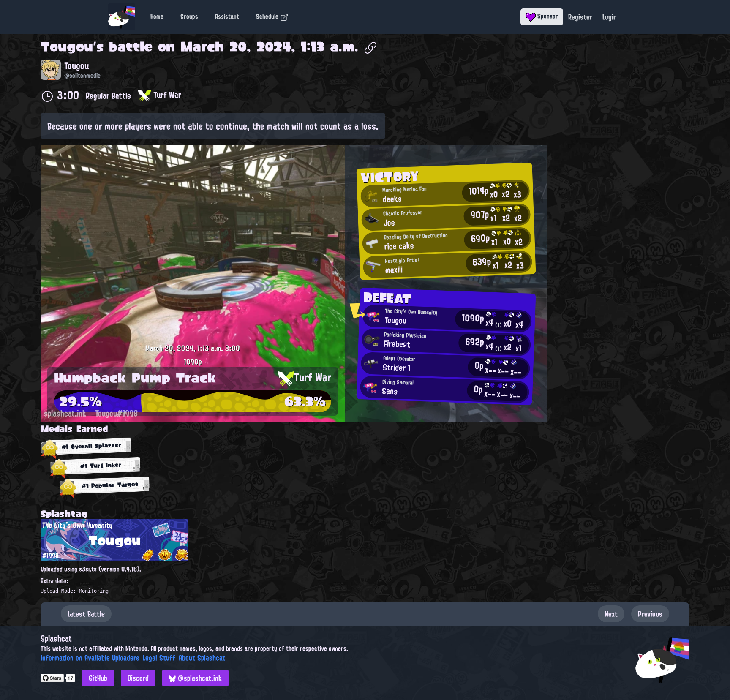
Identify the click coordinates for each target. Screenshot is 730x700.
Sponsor (547, 16)
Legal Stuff (159, 658)
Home (156, 16)
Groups (189, 16)
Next (611, 614)
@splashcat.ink (199, 678)
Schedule (268, 16)
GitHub (98, 678)
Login (609, 17)
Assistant (227, 16)
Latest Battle (86, 614)
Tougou (67, 46)
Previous (650, 614)
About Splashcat (202, 658)
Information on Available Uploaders (90, 658)
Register (580, 17)
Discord (138, 678)
